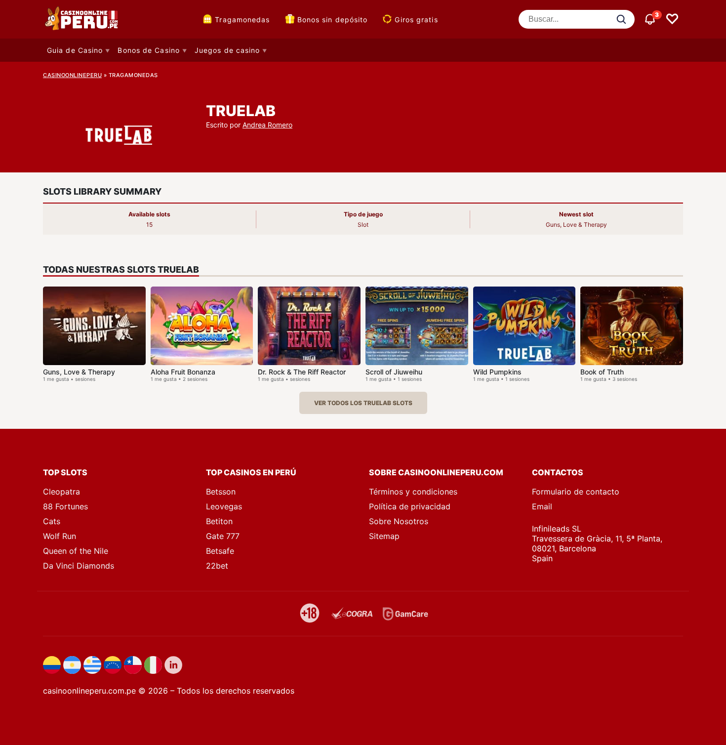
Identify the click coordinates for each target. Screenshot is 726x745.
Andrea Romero (267, 125)
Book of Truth (602, 372)
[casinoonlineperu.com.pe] (82, 19)
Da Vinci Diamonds (78, 566)
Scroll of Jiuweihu (393, 372)
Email (542, 506)
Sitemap (384, 536)
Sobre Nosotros (398, 521)
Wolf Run (59, 536)
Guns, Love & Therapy (79, 372)
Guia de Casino (75, 50)
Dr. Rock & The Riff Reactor (302, 372)
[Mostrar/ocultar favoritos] (672, 19)
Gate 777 (223, 536)
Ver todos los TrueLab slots (363, 403)
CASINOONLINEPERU (72, 75)
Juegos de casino (227, 50)
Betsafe (220, 551)
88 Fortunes (65, 506)
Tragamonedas (242, 19)
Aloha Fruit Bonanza (183, 372)
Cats (51, 521)
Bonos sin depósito (332, 19)
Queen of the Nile (75, 551)
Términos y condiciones (413, 492)
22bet (217, 566)
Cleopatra (61, 492)
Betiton (219, 521)
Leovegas (224, 506)
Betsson (221, 492)
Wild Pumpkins (497, 372)
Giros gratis (416, 19)
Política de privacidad (409, 506)
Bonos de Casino (149, 50)
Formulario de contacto (575, 492)
